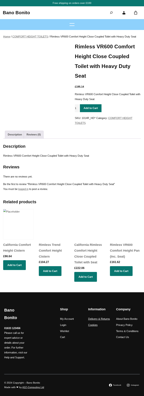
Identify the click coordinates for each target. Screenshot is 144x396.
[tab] (15, 135)
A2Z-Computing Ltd (33, 387)
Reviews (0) (34, 134)
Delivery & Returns (99, 318)
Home (6, 36)
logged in (23, 188)
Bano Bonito (16, 12)
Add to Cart (91, 108)
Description (15, 134)
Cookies (93, 324)
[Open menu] (72, 24)
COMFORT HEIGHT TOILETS (30, 36)
